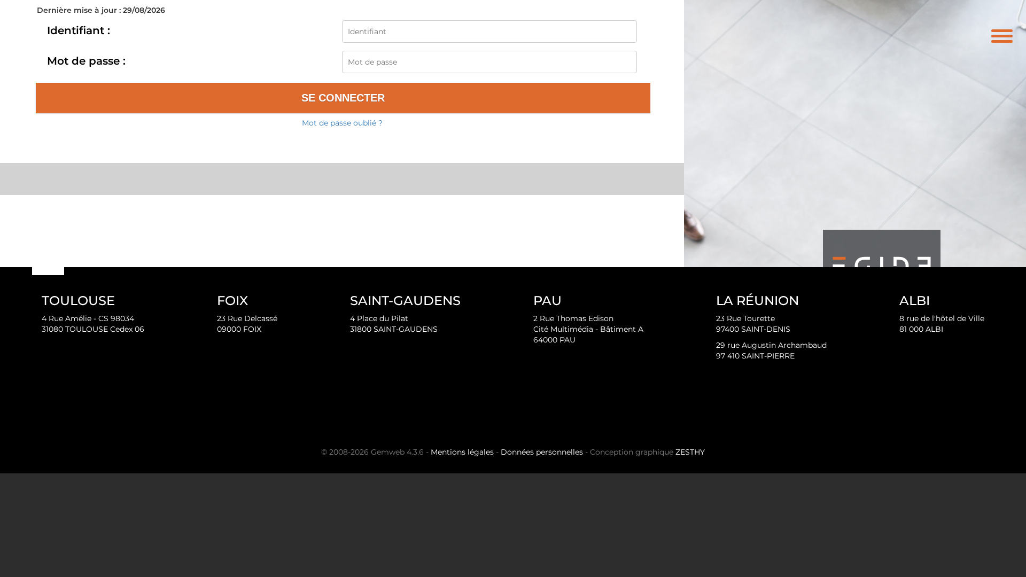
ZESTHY (690, 452)
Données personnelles (542, 452)
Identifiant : (78, 30)
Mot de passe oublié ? (342, 123)
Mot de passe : (86, 60)
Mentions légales (462, 452)
